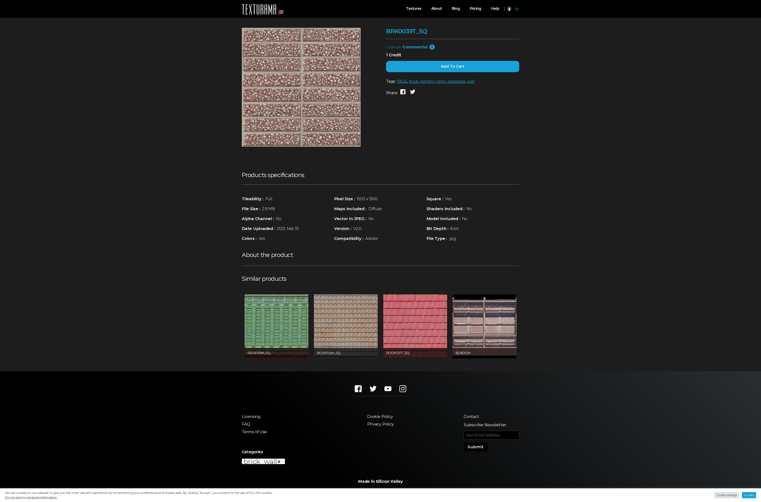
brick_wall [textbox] (262, 461)
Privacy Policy (380, 424)
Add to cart (453, 66)
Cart (516, 9)
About (436, 9)
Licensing (251, 416)
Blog (456, 9)
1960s (402, 81)
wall (470, 81)
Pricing (475, 9)
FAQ (246, 424)
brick (414, 81)
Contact (471, 416)
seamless (456, 81)
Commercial (415, 47)
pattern (427, 81)
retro (441, 81)
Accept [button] (749, 495)
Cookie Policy (380, 416)
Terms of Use (254, 431)
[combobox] (263, 461)
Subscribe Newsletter (485, 424)
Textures (413, 9)
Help (495, 9)
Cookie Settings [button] (727, 495)
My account (509, 9)
